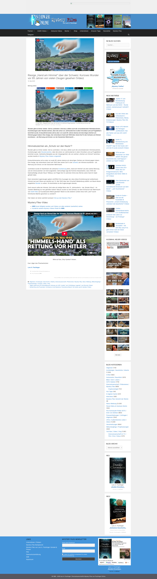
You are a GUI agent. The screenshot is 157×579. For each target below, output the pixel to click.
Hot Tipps (109, 391)
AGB (27, 557)
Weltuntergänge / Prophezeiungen (117, 427)
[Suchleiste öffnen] (128, 35)
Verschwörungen (111, 424)
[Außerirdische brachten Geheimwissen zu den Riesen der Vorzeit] (112, 324)
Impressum (29, 559)
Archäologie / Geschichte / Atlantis (45, 281)
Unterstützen (84, 31)
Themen (30, 31)
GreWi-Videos (42, 31)
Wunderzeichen (46, 152)
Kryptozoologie (113, 389)
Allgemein (32, 281)
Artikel (108, 375)
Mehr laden (117, 354)
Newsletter (106, 31)
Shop (75, 31)
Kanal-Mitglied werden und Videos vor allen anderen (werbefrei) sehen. (57, 206)
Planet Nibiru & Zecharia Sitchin (116, 406)
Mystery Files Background (34, 545)
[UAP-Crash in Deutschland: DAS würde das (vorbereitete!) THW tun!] (123, 348)
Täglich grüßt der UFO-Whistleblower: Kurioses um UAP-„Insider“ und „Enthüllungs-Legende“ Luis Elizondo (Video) (61, 285)
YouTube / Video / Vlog (43, 283)
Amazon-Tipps (96, 31)
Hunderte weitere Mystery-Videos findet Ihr (48, 208)
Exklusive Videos (56, 31)
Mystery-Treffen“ (118, 86)
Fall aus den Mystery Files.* (63, 198)
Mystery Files (117, 31)
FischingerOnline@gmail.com (44, 271)
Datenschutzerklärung (33, 554)
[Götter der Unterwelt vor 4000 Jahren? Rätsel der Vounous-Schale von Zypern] (123, 300)
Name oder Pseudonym (68, 542)
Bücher (67, 31)
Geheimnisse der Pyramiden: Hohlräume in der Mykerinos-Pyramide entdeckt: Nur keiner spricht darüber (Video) (60, 287)
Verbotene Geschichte (117, 528)
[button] (41, 88)
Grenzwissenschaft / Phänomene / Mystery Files (68, 281)
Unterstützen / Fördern (33, 542)
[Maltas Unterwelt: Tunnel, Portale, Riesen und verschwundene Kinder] (123, 308)
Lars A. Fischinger (34, 267)
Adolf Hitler (34, 191)
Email (63, 548)
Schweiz (75, 162)
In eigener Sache (111, 394)
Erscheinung (62, 169)
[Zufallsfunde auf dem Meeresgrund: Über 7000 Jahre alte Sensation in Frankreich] (112, 316)
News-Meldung (87, 281)
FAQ (27, 552)
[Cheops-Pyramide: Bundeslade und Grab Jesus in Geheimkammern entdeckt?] (123, 316)
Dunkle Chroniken (118, 487)
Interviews (109, 396)
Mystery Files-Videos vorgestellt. (50, 156)
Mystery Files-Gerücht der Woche (117, 399)
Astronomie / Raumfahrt (114, 377)
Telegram (30, 34)
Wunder (38, 183)
